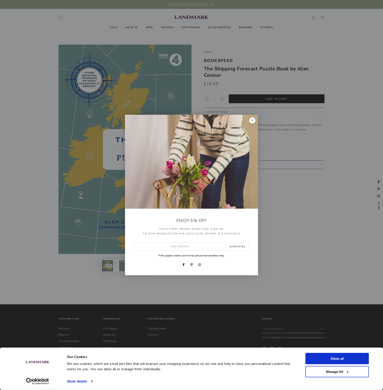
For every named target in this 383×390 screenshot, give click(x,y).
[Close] (252, 120)
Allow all (337, 358)
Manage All (334, 371)
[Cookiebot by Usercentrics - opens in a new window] (37, 381)
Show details (77, 381)
